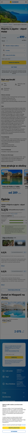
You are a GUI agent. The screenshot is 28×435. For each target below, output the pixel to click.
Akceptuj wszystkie (15, 428)
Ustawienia (16, 432)
